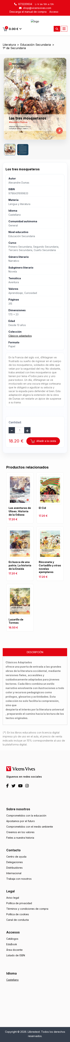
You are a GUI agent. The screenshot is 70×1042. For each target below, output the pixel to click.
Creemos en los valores (20, 832)
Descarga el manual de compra (28, 11)
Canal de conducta (17, 919)
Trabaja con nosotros (19, 878)
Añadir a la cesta (46, 440)
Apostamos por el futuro (20, 821)
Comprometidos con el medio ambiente (29, 826)
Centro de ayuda (16, 856)
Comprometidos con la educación (26, 815)
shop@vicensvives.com (36, 7)
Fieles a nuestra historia (20, 837)
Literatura (9, 44)
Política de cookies (17, 914)
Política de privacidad (19, 903)
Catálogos (12, 938)
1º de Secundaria (14, 48)
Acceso (53, 11)
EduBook (11, 944)
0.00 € (12, 29)
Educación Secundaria (35, 44)
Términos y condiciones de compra (27, 908)
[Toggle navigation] (64, 29)
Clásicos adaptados (20, 335)
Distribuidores (14, 867)
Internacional (13, 873)
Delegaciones (14, 862)
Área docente (14, 949)
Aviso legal (12, 897)
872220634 (25, 4)
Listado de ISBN (15, 955)
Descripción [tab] (35, 652)
